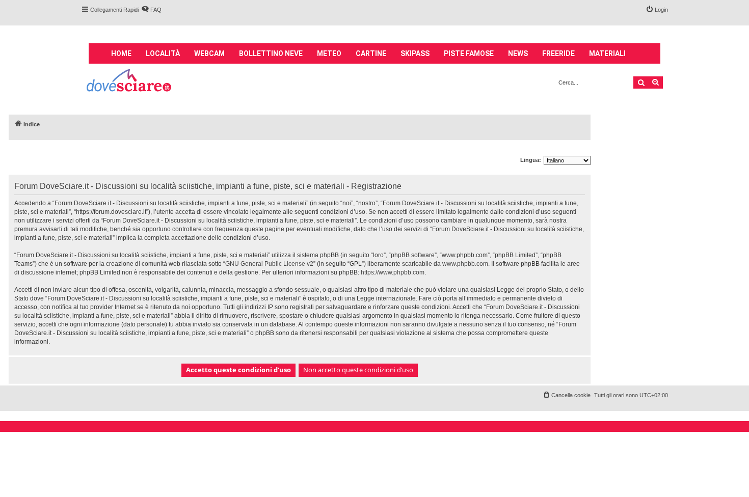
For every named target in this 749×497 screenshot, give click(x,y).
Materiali (607, 53)
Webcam (209, 53)
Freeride (558, 53)
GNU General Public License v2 (269, 263)
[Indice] (129, 82)
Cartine (371, 53)
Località (163, 53)
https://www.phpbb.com (392, 272)
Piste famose (469, 53)
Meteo (329, 53)
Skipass (415, 53)
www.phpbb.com (465, 263)
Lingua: (530, 160)
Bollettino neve (271, 53)
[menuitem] (151, 10)
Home (121, 53)
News (518, 53)
